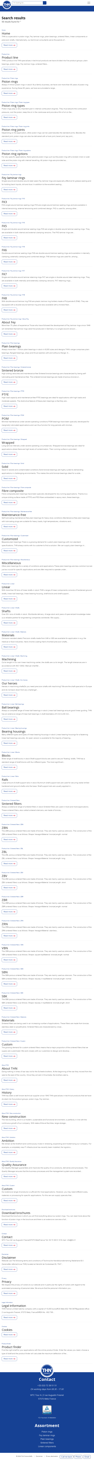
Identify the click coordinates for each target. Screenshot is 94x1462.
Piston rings (47, 1431)
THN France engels (6, 4)
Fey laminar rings (47, 1435)
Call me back (66, 1457)
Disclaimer (39, 1456)
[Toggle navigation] (89, 3)
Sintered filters (47, 1442)
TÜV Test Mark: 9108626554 (47, 1418)
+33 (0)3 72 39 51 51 (47, 1385)
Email (87, 1457)
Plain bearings (47, 1439)
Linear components (47, 1446)
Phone (78, 1457)
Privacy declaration (52, 1456)
